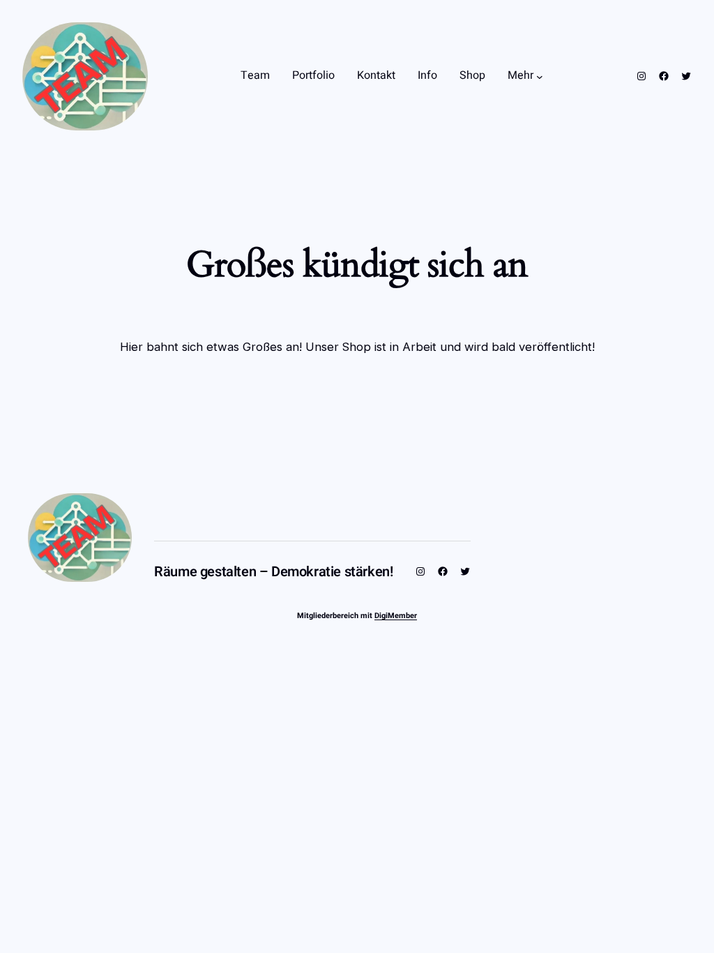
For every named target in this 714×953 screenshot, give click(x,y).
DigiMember (395, 616)
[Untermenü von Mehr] (539, 76)
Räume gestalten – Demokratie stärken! (273, 572)
